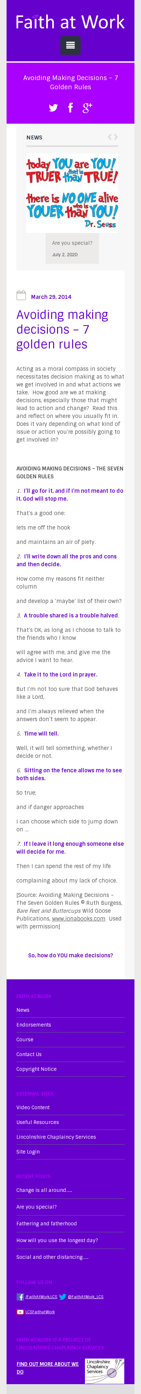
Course (24, 1039)
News (23, 1010)
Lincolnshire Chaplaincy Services (56, 1137)
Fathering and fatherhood (46, 1223)
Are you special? (72, 243)
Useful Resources (37, 1122)
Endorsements (33, 1025)
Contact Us (29, 1054)
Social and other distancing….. (52, 1257)
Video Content (33, 1107)
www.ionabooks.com (79, 918)
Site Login (28, 1152)
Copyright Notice (36, 1069)
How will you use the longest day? (57, 1240)
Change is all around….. (44, 1190)
